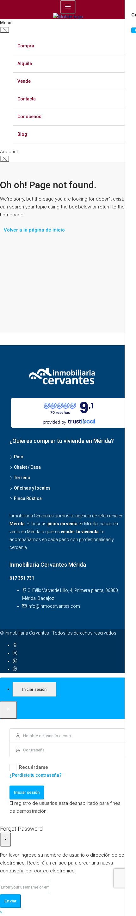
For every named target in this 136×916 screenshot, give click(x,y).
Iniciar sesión (27, 792)
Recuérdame (33, 767)
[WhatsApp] (15, 661)
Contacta (26, 98)
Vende (24, 81)
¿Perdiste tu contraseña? (35, 775)
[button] (1, 912)
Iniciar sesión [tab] (34, 689)
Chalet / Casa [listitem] (27, 467)
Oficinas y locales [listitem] (32, 488)
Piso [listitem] (18, 456)
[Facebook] (15, 645)
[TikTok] (15, 669)
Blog (22, 134)
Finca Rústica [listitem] (28, 498)
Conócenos (29, 116)
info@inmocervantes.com (54, 606)
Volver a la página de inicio (34, 230)
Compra (25, 45)
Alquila (24, 63)
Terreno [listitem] (22, 477)
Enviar (10, 901)
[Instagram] (15, 653)
